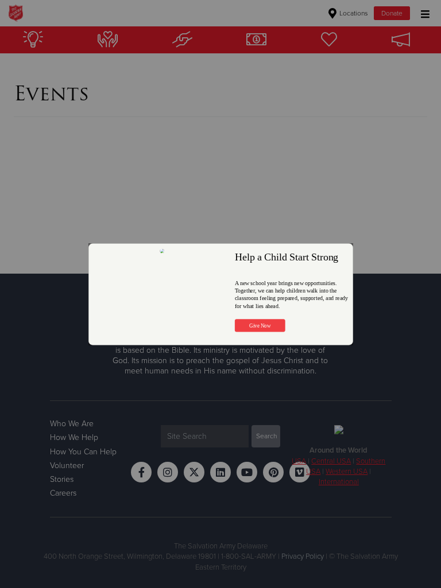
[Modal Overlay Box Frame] (220, 294)
